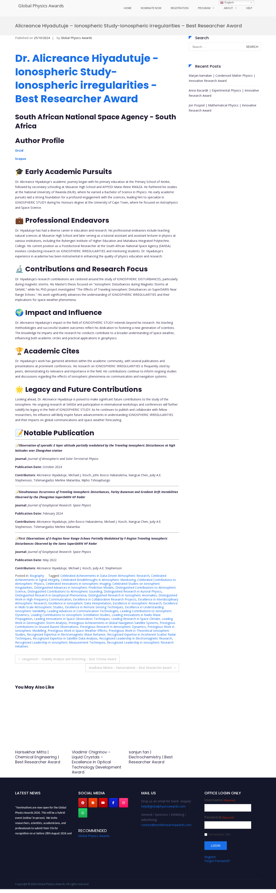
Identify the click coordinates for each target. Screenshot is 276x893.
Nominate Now (151, 8)
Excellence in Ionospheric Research (137, 603)
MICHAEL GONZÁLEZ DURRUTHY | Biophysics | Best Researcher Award (151, 757)
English (229, 2)
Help (249, 8)
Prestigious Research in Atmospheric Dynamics (113, 627)
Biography (37, 576)
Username (219, 800)
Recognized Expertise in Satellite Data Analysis (65, 638)
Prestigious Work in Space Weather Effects (77, 631)
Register (210, 857)
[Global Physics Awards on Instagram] (123, 802)
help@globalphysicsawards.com (163, 806)
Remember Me (219, 834)
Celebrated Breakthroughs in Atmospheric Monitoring (98, 580)
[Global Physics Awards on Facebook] (113, 802)
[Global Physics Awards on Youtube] (103, 802)
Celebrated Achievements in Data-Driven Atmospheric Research (104, 576)
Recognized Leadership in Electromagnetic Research (135, 638)
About (228, 8)
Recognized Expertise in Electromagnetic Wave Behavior (66, 634)
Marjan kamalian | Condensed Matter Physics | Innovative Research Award (222, 78)
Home (127, 8)
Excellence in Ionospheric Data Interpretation (79, 603)
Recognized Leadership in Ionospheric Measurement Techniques (60, 642)
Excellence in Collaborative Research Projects (104, 599)
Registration (179, 8)
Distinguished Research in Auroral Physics (133, 591)
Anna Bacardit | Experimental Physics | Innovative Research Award (224, 93)
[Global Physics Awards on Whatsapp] (82, 813)
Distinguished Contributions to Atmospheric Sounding (64, 591)
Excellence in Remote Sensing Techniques (94, 607)
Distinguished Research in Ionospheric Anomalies (122, 595)
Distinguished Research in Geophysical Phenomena (50, 595)
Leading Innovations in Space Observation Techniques (72, 619)
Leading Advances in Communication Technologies (82, 611)
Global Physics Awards (41, 6)
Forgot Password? (217, 861)
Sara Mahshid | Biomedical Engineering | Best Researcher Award (38, 757)
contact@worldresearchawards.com (166, 825)
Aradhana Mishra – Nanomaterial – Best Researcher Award (130, 668)
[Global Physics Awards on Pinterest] (82, 802)
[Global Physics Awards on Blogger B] (92, 802)
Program (204, 8)
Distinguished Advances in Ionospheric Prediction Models (74, 587)
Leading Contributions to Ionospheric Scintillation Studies (70, 615)
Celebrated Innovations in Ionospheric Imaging (78, 584)
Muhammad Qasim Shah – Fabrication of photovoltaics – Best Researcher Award (96, 759)
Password (219, 817)
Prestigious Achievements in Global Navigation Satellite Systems (113, 623)
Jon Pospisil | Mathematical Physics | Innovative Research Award (222, 107)
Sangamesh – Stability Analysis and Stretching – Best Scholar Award (69, 659)
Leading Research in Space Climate (135, 619)
